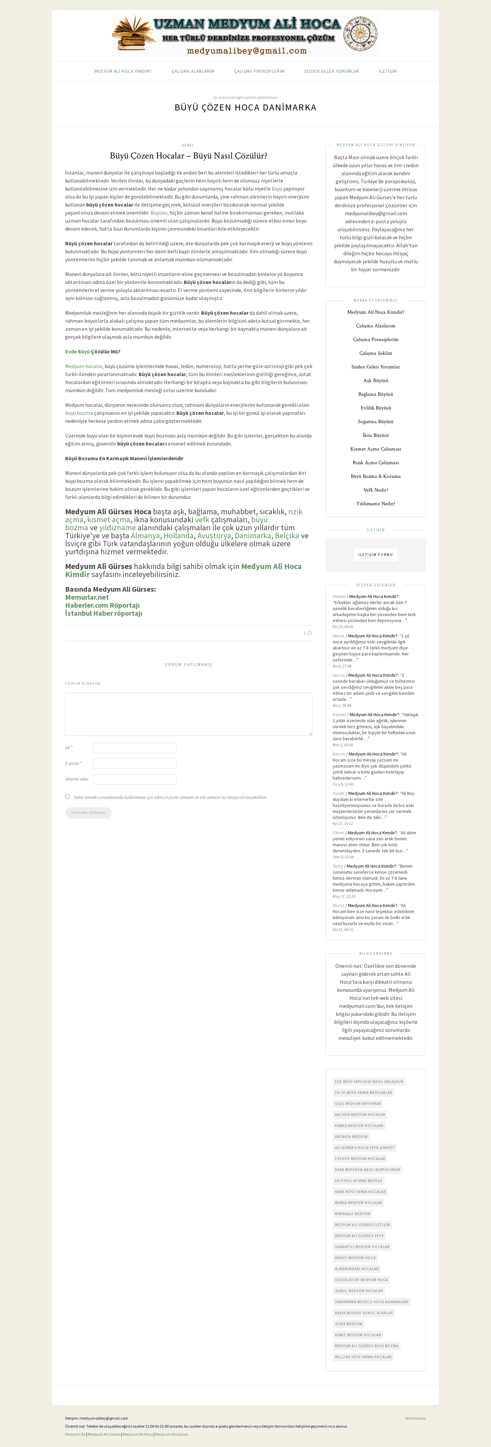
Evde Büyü (77, 351)
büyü (277, 188)
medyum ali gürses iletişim (362, 1224)
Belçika (287, 535)
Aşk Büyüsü (375, 380)
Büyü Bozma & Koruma (376, 476)
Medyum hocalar (83, 366)
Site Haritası (415, 1418)
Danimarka (253, 535)
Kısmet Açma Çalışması (375, 449)
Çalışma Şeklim (375, 353)
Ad (68, 748)
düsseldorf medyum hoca (361, 1279)
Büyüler (158, 212)
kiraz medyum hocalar (358, 1335)
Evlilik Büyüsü (376, 407)
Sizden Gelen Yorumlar (331, 71)
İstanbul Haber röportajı (104, 613)
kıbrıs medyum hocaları (359, 1125)
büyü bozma (79, 412)
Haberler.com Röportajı (102, 605)
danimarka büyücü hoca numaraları (371, 1301)
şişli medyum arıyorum (358, 1103)
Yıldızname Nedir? (375, 503)
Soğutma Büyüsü (375, 421)
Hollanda (179, 535)
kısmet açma (108, 519)
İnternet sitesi (77, 779)
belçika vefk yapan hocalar (363, 1357)
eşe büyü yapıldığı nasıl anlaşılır (369, 1081)
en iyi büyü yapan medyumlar (363, 1092)
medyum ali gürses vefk (359, 1235)
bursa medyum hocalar (358, 1202)
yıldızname (117, 527)
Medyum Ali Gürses (104, 1434)
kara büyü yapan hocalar (360, 1191)
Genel (188, 145)
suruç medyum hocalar (359, 1290)
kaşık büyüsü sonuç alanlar (364, 1313)
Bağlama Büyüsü (375, 394)
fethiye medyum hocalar (360, 1158)
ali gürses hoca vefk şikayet (364, 1147)
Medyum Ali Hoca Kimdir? (123, 71)
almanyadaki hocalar (357, 1268)
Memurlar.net (87, 597)
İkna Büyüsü (376, 435)
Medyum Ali (75, 1434)
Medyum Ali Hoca (138, 1434)
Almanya (145, 535)
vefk (202, 519)
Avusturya (214, 535)
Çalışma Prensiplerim (259, 71)
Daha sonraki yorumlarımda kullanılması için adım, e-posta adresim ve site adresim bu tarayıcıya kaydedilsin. (170, 797)
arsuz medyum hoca (355, 1257)
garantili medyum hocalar (362, 1246)
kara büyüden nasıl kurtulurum (367, 1169)
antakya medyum (351, 1136)
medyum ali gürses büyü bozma (366, 1346)
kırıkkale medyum (352, 1213)
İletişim (388, 71)
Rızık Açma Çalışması (376, 462)
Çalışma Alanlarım (193, 71)
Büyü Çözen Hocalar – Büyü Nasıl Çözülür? (189, 156)
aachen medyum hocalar (360, 1114)
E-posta (73, 763)
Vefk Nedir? (375, 490)
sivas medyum (348, 1324)
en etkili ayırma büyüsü (358, 1180)
